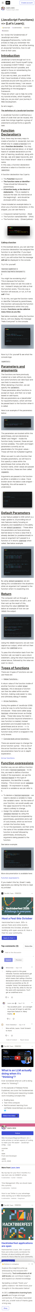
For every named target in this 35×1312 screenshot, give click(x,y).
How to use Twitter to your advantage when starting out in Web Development (15, 1195)
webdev (5, 31)
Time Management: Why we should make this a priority (16, 1185)
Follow (17, 1133)
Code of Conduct (11, 1040)
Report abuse (24, 1040)
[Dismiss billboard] (32, 1264)
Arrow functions (7, 758)
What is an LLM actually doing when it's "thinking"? (17, 1074)
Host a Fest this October (17, 918)
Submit (8, 960)
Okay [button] (5, 1308)
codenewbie (17, 28)
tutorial (26, 28)
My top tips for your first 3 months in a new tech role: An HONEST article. (15, 1175)
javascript (6, 28)
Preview (19, 960)
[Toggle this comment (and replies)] (2, 971)
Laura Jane (10, 8)
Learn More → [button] (8, 1261)
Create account (27, 3)
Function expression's (10, 878)
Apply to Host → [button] (9, 938)
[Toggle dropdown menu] (32, 893)
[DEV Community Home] (7, 3)
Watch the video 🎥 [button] (10, 1116)
